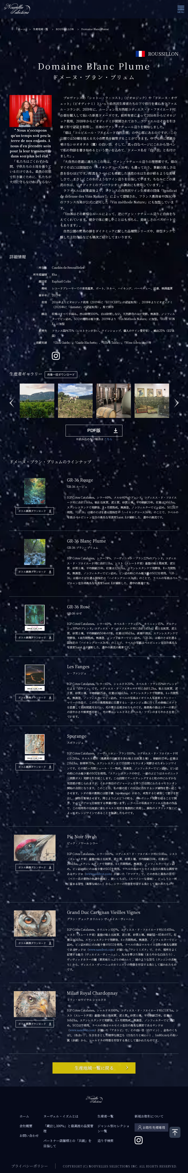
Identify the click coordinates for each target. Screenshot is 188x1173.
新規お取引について (149, 1116)
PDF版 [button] (94, 430)
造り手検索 (105, 1140)
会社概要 (25, 1126)
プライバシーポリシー (29, 1166)
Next (176, 400)
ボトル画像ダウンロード (32, 511)
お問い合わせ (29, 1135)
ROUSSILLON (65, 29)
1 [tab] (21, 421)
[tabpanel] (37, 400)
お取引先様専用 (154, 1127)
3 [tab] (35, 421)
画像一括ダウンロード (61, 374)
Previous (11, 400)
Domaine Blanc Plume (94, 29)
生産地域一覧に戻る (94, 1068)
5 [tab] (49, 421)
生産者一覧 (105, 1116)
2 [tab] (28, 421)
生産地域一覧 (40, 29)
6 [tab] (55, 421)
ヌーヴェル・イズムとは (60, 1116)
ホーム (21, 29)
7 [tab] (62, 421)
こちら (108, 439)
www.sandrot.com (98, 874)
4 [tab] (42, 421)
